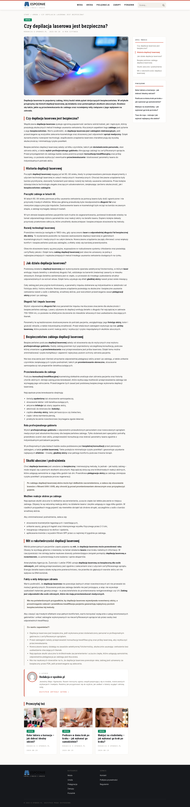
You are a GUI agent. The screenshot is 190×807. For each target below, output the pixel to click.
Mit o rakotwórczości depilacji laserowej (149, 72)
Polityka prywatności (108, 780)
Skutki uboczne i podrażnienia (149, 67)
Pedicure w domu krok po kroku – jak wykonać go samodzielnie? (75, 738)
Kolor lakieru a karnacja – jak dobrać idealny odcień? (40, 738)
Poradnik (129, 5)
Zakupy (117, 5)
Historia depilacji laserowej (148, 52)
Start (26, 14)
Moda (80, 5)
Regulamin (104, 784)
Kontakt (103, 775)
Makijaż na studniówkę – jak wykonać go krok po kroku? (111, 738)
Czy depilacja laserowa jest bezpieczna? (148, 47)
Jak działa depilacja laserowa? (149, 56)
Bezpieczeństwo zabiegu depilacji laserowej (147, 61)
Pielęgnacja (103, 5)
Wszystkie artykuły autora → (54, 692)
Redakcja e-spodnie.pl (35, 32)
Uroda (89, 5)
